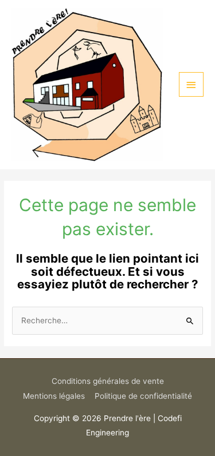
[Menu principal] (191, 84)
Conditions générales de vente (108, 381)
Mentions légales (54, 396)
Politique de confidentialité (143, 396)
